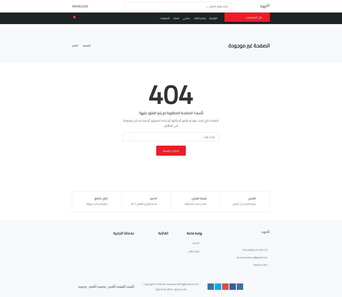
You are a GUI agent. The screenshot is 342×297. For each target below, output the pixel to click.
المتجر (75, 45)
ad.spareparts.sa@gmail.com (251, 257)
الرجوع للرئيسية (171, 150)
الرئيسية (86, 45)
